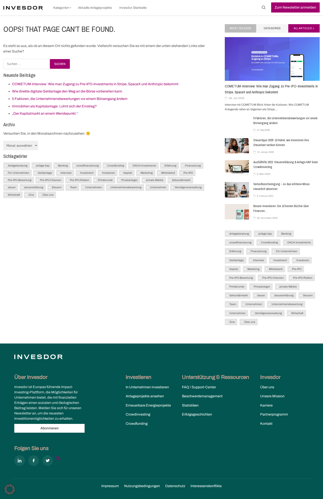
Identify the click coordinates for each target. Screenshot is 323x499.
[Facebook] (33, 461)
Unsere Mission (272, 396)
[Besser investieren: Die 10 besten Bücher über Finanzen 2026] (237, 211)
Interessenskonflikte (206, 486)
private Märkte (154, 180)
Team (73, 187)
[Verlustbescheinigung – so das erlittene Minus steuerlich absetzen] (237, 189)
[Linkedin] (19, 461)
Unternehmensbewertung (126, 187)
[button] (9, 489)
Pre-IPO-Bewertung (19, 180)
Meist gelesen (240, 28)
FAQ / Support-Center (199, 387)
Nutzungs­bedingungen (142, 486)
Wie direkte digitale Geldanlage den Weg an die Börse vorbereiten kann (67, 91)
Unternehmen (93, 187)
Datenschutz (175, 486)
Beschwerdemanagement (202, 396)
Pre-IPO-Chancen (50, 180)
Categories (272, 28)
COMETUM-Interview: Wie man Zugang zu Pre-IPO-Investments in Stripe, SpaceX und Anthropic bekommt (95, 84)
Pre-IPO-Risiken (79, 180)
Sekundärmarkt (181, 180)
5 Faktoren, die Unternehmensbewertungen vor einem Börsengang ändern (69, 99)
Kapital (127, 172)
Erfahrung (170, 165)
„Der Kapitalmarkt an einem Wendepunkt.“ (45, 113)
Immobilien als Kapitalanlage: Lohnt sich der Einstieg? (54, 106)
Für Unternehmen (18, 172)
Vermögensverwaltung (188, 187)
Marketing (147, 172)
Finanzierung (193, 165)
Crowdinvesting (138, 414)
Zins (31, 194)
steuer (12, 187)
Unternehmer (158, 187)
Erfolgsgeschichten (197, 414)
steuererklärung (33, 187)
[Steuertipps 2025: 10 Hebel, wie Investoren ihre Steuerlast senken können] (237, 146)
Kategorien (61, 7)
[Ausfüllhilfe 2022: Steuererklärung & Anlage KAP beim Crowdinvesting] (237, 167)
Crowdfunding (115, 165)
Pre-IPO (188, 172)
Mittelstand (168, 172)
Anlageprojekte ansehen (145, 396)
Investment (87, 172)
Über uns (47, 194)
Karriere (266, 405)
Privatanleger (129, 180)
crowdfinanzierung (87, 165)
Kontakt (266, 423)
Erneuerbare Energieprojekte (148, 405)
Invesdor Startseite (133, 7)
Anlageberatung (17, 165)
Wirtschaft (14, 194)
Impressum (110, 486)
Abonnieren (49, 428)
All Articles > (304, 28)
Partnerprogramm (274, 414)
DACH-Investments (144, 165)
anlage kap (42, 165)
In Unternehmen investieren (147, 387)
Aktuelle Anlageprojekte (95, 7)
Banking (63, 165)
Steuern (57, 187)
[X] (47, 461)
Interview (66, 172)
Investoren (108, 172)
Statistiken (190, 405)
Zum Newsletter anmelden (295, 7)
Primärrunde (105, 180)
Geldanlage (45, 172)
